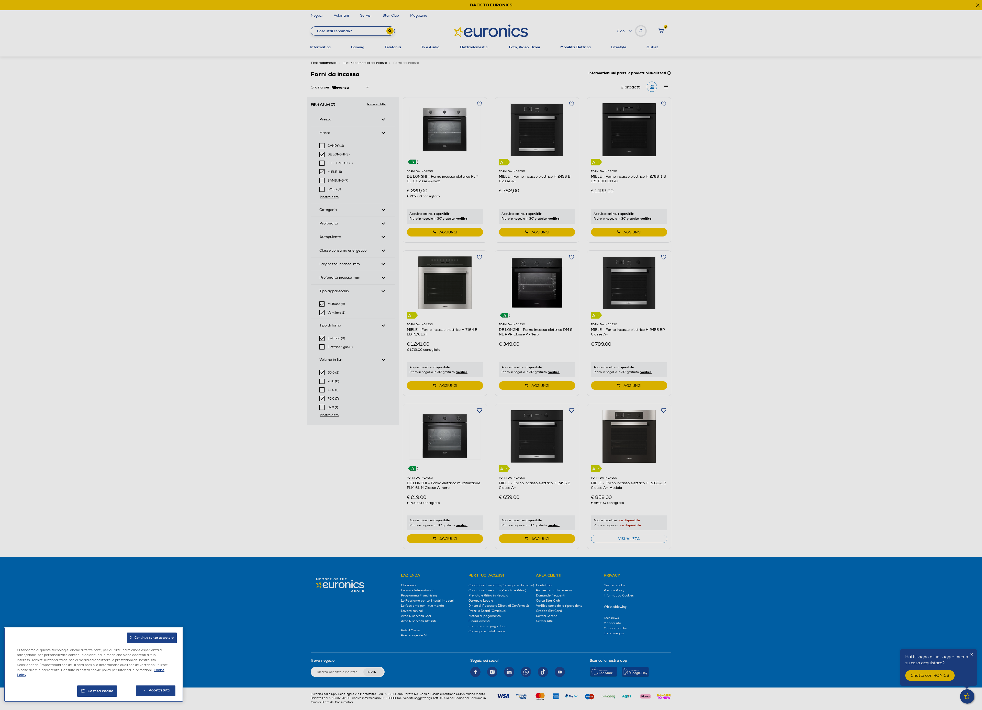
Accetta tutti (159, 690)
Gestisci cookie (101, 691)
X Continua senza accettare (152, 638)
